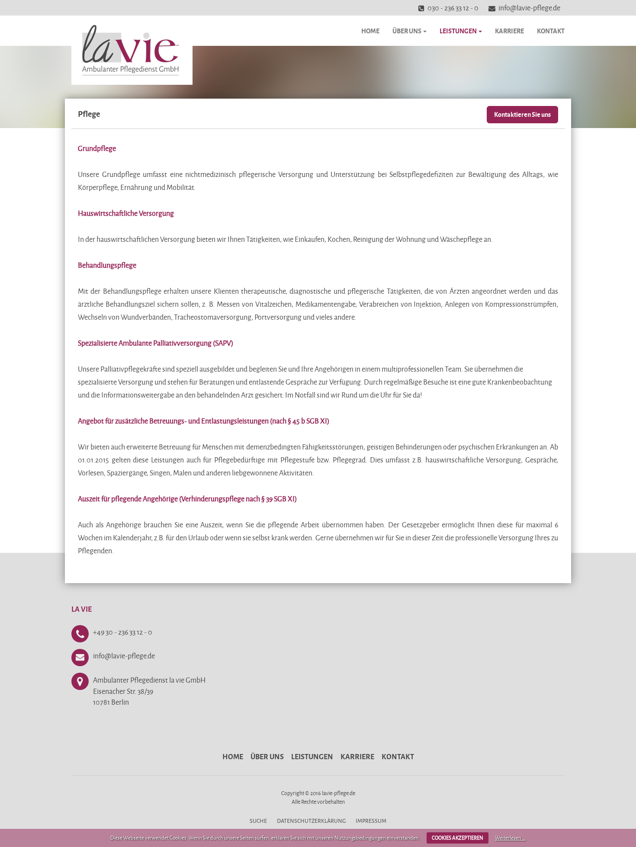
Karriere (509, 30)
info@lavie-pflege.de (529, 8)
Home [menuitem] (232, 756)
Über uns (407, 30)
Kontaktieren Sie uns (522, 114)
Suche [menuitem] (258, 821)
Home (370, 30)
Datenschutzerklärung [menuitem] (311, 821)
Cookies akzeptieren (457, 837)
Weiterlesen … (510, 837)
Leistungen (459, 30)
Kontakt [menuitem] (398, 756)
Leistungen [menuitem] (312, 756)
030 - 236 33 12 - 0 (453, 8)
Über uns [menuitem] (267, 756)
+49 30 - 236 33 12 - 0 (122, 632)
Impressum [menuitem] (371, 821)
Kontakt (551, 30)
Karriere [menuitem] (357, 756)
